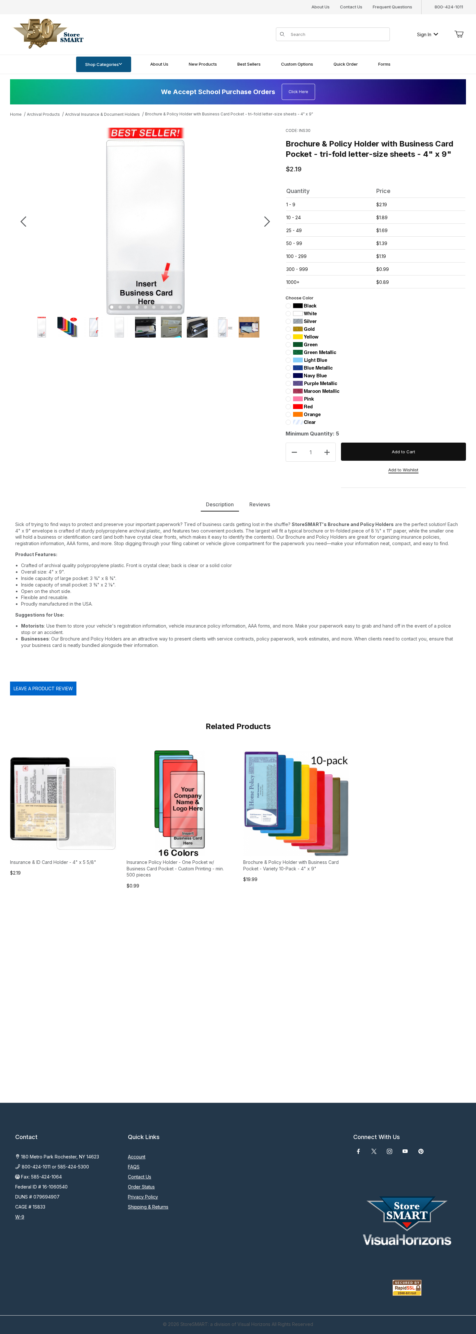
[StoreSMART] (47, 34)
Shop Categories (102, 64)
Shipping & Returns (148, 1207)
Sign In (424, 34)
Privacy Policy (143, 1197)
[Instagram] (389, 1151)
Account (136, 1156)
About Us (321, 6)
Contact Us (351, 6)
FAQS (134, 1166)
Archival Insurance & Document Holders (102, 114)
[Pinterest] (420, 1151)
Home (16, 114)
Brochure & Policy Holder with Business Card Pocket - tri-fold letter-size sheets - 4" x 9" (229, 114)
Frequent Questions (392, 6)
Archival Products (43, 114)
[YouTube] (405, 1151)
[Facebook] (358, 1151)
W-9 (19, 1217)
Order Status (141, 1186)
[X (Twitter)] (374, 1151)
